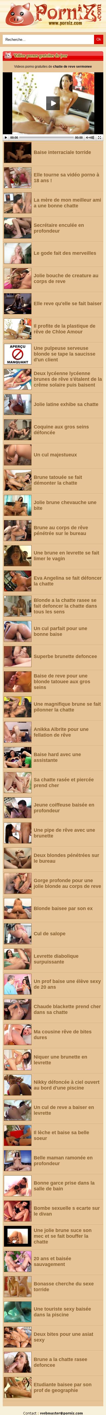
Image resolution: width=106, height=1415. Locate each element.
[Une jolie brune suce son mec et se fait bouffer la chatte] (18, 1236)
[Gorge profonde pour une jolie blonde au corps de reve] (18, 883)
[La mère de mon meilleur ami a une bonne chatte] (18, 202)
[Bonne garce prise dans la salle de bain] (18, 1185)
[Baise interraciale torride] (18, 152)
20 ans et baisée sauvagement (52, 1261)
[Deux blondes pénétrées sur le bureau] (18, 858)
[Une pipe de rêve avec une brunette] (18, 833)
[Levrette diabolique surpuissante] (18, 959)
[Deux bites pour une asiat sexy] (18, 1337)
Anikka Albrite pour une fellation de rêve (61, 732)
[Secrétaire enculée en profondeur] (18, 228)
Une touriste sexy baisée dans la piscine (62, 1311)
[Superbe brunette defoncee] (18, 656)
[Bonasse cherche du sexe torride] (18, 1286)
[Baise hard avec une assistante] (18, 757)
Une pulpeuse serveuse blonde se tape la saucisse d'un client (64, 353)
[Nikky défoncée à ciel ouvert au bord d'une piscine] (18, 1085)
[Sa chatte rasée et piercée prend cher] (18, 782)
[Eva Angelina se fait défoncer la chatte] (18, 580)
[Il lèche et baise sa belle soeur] (18, 1135)
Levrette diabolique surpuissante (56, 959)
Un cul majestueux (55, 455)
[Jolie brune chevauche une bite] (18, 505)
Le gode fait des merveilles (65, 253)
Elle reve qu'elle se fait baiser (68, 303)
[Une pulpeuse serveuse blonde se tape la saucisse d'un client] (18, 354)
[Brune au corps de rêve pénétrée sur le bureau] (18, 530)
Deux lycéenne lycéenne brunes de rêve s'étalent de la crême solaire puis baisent (68, 379)
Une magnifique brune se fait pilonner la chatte (67, 707)
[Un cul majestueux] (18, 454)
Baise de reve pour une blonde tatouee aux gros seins (62, 681)
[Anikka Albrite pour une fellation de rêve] (18, 732)
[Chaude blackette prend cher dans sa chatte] (18, 1009)
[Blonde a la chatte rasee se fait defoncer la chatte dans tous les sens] (18, 606)
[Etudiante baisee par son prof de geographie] (18, 1387)
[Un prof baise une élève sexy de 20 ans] (18, 984)
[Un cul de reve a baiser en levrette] (18, 1110)
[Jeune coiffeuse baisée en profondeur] (18, 807)
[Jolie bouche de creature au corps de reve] (18, 278)
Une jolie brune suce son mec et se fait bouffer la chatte (63, 1236)
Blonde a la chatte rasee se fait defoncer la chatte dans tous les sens (65, 606)
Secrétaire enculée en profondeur (59, 228)
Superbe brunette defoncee (65, 656)
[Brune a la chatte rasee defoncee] (18, 1362)
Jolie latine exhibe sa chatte (66, 404)
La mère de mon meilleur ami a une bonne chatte (67, 202)
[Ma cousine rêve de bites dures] (18, 1034)
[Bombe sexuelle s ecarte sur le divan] (18, 1211)
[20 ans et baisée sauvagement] (18, 1261)
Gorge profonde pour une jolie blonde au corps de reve (67, 883)
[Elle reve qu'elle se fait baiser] (18, 303)
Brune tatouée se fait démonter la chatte (58, 480)
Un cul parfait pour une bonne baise (60, 631)
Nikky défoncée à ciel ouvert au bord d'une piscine (66, 1085)
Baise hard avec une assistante (57, 757)
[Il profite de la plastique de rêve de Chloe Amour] (18, 328)
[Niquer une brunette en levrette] (18, 1059)
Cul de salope (50, 933)
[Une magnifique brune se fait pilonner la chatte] (18, 706)
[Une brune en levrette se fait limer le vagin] (18, 555)
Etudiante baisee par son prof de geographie (63, 1387)
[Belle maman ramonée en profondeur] (18, 1160)
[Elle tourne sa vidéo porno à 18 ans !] (18, 177)
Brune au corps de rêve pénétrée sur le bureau (61, 530)
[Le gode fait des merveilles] (18, 253)
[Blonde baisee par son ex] (18, 908)
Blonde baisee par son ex (63, 908)
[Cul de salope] (18, 933)
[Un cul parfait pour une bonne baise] (18, 631)
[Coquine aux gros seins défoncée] (18, 429)
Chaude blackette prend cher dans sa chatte (67, 1009)
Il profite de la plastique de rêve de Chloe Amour (64, 329)
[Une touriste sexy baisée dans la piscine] (18, 1311)
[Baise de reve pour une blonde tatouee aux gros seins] (18, 681)
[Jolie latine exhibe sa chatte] (18, 404)
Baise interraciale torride (62, 152)
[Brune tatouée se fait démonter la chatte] (18, 480)
